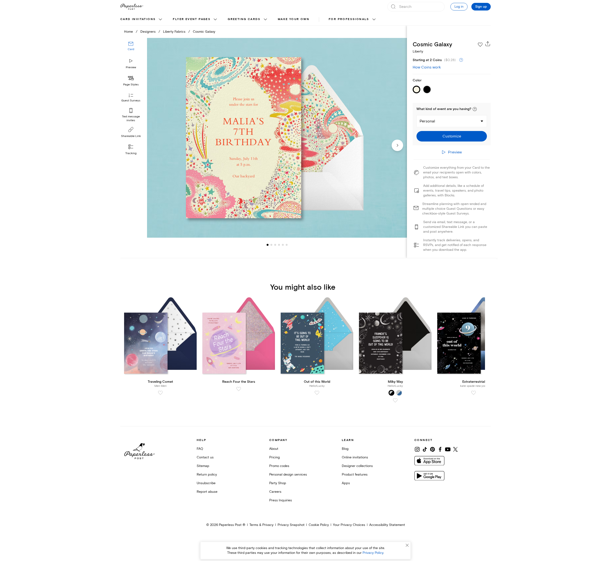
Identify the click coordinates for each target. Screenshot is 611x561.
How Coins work (427, 67)
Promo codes (279, 466)
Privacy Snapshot (291, 525)
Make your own (293, 19)
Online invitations (355, 457)
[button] (474, 109)
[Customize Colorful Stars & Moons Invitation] (277, 138)
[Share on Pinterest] (432, 449)
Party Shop (277, 483)
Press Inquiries (280, 500)
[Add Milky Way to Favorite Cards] (395, 400)
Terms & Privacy (261, 525)
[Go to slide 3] (271, 245)
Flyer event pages (192, 19)
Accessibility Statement (387, 525)
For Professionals (349, 19)
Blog (345, 449)
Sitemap (203, 466)
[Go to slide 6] (283, 245)
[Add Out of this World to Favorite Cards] (317, 393)
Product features (355, 474)
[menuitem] (141, 19)
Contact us (205, 457)
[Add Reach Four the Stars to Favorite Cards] (239, 389)
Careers (275, 492)
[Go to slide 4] (275, 245)
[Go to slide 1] (268, 245)
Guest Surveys (130, 101)
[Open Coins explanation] (461, 60)
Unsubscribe (206, 483)
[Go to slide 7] (287, 245)
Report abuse (207, 492)
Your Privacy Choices (349, 525)
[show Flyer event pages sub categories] (215, 19)
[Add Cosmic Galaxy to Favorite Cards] (480, 44)
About (273, 449)
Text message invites (131, 118)
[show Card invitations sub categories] (160, 19)
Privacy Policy (373, 553)
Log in (459, 7)
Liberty (418, 51)
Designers (148, 32)
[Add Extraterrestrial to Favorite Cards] (473, 393)
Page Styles (131, 84)
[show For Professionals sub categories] (374, 19)
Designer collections (357, 466)
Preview (131, 67)
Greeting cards (244, 19)
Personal (427, 121)
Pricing (274, 457)
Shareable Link (131, 136)
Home (128, 32)
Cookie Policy (319, 525)
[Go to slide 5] (279, 245)
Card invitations (138, 19)
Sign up (481, 7)
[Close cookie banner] (407, 545)
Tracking (131, 153)
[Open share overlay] (488, 44)
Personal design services (288, 474)
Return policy (207, 474)
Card (131, 49)
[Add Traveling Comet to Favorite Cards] (160, 393)
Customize (451, 136)
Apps (346, 483)
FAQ (200, 449)
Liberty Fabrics (174, 32)
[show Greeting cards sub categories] (265, 19)
